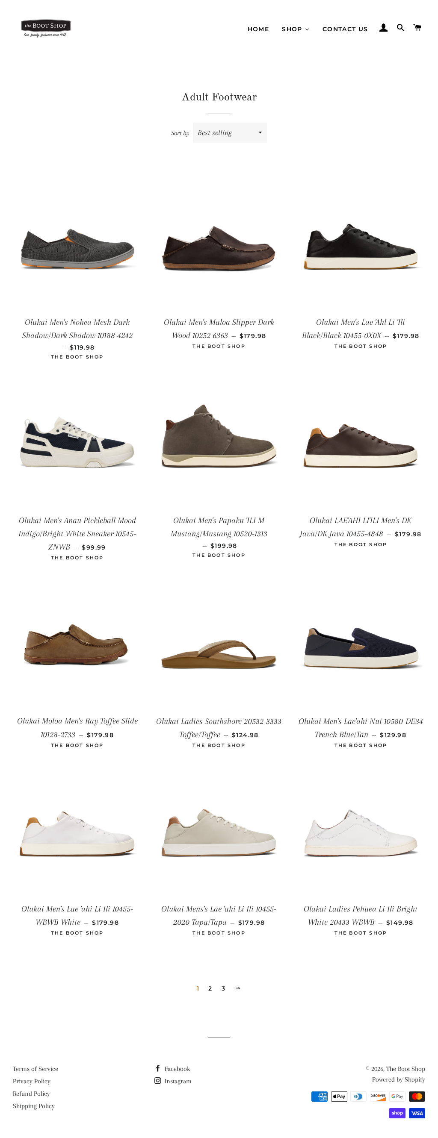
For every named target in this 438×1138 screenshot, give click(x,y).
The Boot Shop (405, 1069)
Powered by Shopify (398, 1079)
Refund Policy (31, 1093)
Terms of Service (35, 1069)
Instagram (177, 1081)
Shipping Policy (34, 1106)
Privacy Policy (31, 1081)
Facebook (176, 1069)
